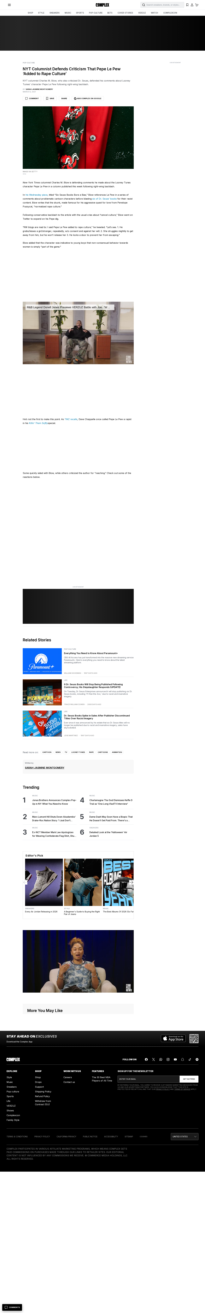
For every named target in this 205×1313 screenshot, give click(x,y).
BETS (109, 13)
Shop (38, 1077)
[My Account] (192, 5)
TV (66, 752)
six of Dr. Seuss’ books (104, 198)
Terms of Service (182, 1089)
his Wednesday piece (37, 194)
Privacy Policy (163, 1089)
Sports (10, 1096)
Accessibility (111, 1136)
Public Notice (90, 1136)
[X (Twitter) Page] (153, 1059)
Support (39, 1086)
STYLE (41, 13)
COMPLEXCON (170, 13)
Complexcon (13, 1115)
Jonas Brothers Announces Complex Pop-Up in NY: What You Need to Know (54, 802)
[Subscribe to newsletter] (189, 1079)
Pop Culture (29, 63)
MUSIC (68, 13)
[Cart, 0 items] (196, 5)
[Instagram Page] (168, 1059)
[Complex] (102, 5)
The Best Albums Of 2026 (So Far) (119, 911)
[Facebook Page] (146, 1059)
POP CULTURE (95, 13)
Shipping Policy (43, 1091)
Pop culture (13, 1091)
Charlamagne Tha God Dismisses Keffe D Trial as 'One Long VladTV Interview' (110, 802)
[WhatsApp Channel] (160, 1059)
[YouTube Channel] (175, 1059)
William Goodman (72, 673)
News (58, 752)
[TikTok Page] (189, 1059)
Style (67, 909)
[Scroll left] (25, 882)
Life (65, 680)
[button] (184, 1136)
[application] (78, 333)
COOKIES (143, 1136)
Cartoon (46, 752)
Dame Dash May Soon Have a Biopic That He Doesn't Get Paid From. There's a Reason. (111, 818)
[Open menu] (9, 5)
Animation (117, 752)
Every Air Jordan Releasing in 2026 (41, 911)
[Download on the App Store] (173, 1039)
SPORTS (80, 13)
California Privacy (66, 1136)
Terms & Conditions (17, 1136)
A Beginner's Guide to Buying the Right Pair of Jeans (82, 912)
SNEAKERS (55, 13)
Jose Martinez (71, 736)
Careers (67, 1077)
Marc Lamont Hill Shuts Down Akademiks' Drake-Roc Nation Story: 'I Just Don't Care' (54, 818)
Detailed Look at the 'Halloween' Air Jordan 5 (108, 834)
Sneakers (93, 828)
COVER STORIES (125, 13)
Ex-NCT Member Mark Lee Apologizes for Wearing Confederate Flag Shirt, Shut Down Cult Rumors (53, 834)
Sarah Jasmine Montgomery (44, 767)
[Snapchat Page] (182, 1059)
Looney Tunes (78, 752)
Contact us (69, 1082)
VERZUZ (142, 13)
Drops (38, 1082)
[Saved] (187, 5)
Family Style (13, 1120)
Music (35, 796)
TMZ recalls (71, 419)
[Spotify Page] (197, 1059)
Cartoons (103, 752)
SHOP (30, 13)
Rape (91, 752)
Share (64, 98)
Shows (10, 1110)
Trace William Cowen (74, 704)
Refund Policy (42, 1096)
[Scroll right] (131, 882)
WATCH (154, 13)
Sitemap (129, 1136)
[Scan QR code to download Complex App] (194, 1038)
